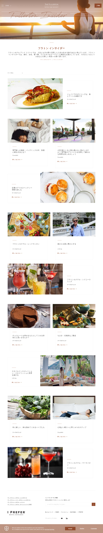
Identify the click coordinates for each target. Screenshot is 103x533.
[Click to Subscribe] (93, 504)
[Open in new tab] (62, 518)
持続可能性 (73, 512)
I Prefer (80, 512)
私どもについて (49, 512)
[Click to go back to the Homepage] (51, 5)
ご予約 (98, 5)
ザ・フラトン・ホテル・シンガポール (17, 497)
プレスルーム (64, 512)
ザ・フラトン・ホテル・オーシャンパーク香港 (20, 504)
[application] (51, 528)
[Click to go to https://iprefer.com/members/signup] (16, 513)
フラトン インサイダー (58, 59)
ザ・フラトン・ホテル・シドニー (16, 502)
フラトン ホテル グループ (45, 59)
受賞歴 (57, 512)
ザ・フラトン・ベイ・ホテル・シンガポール (19, 500)
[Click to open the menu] (3, 5)
